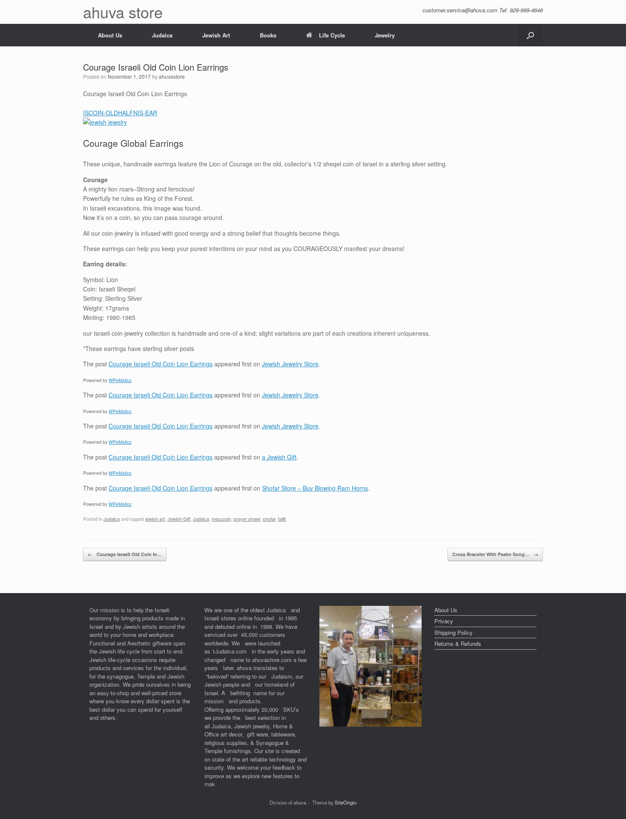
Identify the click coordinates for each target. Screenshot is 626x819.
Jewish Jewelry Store (290, 364)
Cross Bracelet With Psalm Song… (495, 554)
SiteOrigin (345, 802)
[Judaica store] (370, 724)
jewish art (155, 518)
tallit (282, 518)
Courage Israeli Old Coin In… (125, 554)
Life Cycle (332, 35)
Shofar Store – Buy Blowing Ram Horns (315, 488)
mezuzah (221, 518)
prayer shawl (246, 518)
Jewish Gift (178, 518)
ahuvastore (172, 76)
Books (268, 35)
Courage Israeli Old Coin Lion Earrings (160, 364)
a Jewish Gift (279, 457)
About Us (110, 35)
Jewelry (385, 35)
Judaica (162, 35)
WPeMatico (120, 380)
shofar (269, 518)
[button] (530, 35)
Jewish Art (216, 35)
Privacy (443, 621)
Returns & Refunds (457, 643)
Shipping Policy (453, 632)
